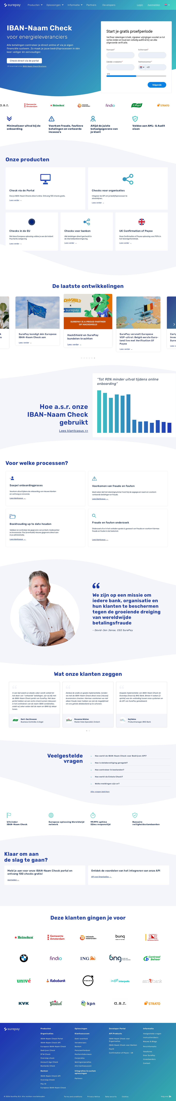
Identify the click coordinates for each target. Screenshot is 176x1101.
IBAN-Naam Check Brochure (34, 66)
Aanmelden (154, 5)
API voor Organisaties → (101, 877)
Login (140, 5)
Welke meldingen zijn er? (107, 784)
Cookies (125, 1097)
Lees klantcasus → (18, 498)
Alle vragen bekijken (100, 792)
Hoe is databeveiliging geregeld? (111, 763)
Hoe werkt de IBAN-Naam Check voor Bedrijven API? (121, 756)
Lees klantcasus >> (73, 431)
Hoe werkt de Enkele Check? (109, 777)
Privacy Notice (93, 1097)
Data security (111, 1097)
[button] (1, 324)
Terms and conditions (73, 1097)
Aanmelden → (13, 880)
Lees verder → (15, 200)
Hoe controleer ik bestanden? (109, 770)
